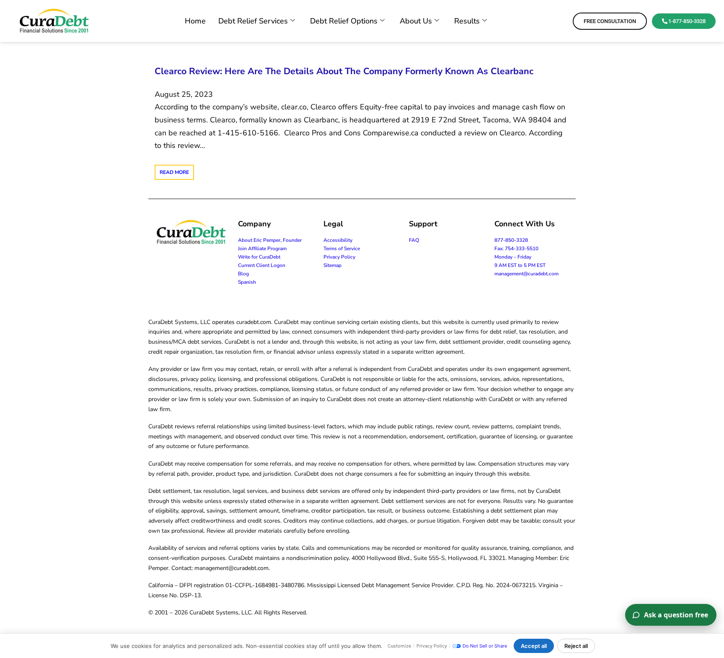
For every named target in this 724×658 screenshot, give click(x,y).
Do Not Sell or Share (485, 646)
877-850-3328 (511, 240)
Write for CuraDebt (259, 257)
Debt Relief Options (344, 21)
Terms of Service (341, 248)
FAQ (414, 240)
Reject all (576, 645)
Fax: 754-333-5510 (516, 248)
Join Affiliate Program (262, 248)
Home (195, 21)
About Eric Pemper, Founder (270, 240)
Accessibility (337, 240)
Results (467, 21)
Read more (174, 172)
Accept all (534, 645)
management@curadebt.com (526, 273)
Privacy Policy (339, 257)
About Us (416, 21)
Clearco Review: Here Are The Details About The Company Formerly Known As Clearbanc (344, 71)
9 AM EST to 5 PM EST (520, 265)
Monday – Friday (512, 257)
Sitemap (332, 265)
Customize (399, 646)
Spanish (247, 282)
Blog (243, 273)
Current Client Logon (261, 265)
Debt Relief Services (253, 21)
